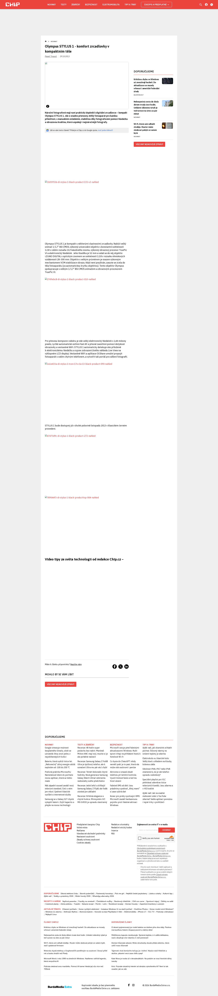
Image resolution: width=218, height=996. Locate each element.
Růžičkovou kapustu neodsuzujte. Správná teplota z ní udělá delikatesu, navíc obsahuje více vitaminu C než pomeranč (140, 936)
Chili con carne (138, 901)
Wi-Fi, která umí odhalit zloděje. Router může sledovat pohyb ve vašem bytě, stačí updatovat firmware (74, 944)
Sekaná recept (87, 904)
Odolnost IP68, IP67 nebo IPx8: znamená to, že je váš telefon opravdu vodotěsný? (156, 772)
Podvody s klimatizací (164, 912)
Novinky (51, 4)
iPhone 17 (142, 912)
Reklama (81, 830)
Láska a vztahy (155, 893)
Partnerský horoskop (104, 893)
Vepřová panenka (69, 901)
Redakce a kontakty (120, 824)
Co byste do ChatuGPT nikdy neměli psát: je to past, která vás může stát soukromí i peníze (124, 764)
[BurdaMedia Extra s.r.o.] (58, 827)
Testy (63, 4)
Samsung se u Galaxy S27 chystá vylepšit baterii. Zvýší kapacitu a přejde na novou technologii (59, 802)
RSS (113, 833)
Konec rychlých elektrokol (89, 909)
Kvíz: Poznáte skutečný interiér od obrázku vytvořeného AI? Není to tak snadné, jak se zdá (140, 967)
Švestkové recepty (116, 904)
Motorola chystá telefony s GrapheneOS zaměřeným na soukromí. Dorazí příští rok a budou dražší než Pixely (75, 952)
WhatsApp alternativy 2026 (103, 896)
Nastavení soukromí (86, 836)
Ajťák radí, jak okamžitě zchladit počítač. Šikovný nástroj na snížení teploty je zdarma (157, 751)
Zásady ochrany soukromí (88, 839)
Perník (98, 904)
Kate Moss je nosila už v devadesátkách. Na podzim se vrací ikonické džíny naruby (142, 960)
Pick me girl (119, 893)
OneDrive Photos (141, 909)
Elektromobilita (110, 4)
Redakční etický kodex (121, 827)
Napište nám (76, 664)
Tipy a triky (130, 4)
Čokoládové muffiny (104, 901)
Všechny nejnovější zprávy (60, 684)
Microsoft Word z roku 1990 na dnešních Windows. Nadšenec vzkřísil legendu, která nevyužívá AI (75, 960)
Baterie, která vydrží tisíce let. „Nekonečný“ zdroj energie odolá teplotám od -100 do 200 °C (60, 764)
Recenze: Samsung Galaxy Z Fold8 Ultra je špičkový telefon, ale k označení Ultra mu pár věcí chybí (92, 764)
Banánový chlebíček (122, 901)
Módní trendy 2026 (82, 896)
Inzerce (114, 830)
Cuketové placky (52, 904)
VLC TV (151, 912)
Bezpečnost (91, 4)
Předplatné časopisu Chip (88, 824)
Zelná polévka (66, 904)
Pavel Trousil (51, 56)
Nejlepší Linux (51, 914)
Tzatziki (77, 904)
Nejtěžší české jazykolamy (136, 893)
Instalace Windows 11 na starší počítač (116, 909)
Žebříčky (75, 4)
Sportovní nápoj (152, 901)
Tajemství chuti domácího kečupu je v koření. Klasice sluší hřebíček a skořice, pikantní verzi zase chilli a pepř (139, 952)
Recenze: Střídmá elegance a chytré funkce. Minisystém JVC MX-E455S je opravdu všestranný (92, 799)
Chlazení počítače (69, 909)
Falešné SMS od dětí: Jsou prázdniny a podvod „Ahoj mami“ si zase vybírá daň (125, 788)
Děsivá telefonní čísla (69, 893)
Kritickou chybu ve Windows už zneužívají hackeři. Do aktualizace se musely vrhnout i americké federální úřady (146, 85)
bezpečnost (116, 745)
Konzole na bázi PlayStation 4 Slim (108, 912)
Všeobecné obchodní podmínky (91, 833)
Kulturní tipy (167, 893)
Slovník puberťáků (87, 893)
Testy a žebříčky (85, 745)
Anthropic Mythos (70, 912)
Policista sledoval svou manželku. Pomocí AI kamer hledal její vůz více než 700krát (73, 967)
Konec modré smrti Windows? (162, 909)
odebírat (166, 830)
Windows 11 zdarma (53, 912)
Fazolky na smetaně (86, 901)
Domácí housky (131, 904)
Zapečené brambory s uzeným (152, 904)
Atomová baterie (86, 912)
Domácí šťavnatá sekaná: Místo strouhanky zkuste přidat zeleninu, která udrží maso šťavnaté (140, 944)
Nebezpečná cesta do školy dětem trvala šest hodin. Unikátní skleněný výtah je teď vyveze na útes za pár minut (146, 108)
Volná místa (82, 827)
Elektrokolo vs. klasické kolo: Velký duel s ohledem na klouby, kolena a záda (157, 761)
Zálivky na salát (167, 901)
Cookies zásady (84, 843)
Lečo (105, 904)
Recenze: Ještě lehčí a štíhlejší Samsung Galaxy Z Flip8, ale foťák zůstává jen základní (92, 788)
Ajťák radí (48, 896)
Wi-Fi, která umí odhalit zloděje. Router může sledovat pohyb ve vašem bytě (145, 128)
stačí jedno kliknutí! (105, 130)
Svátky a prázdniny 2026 (63, 896)
